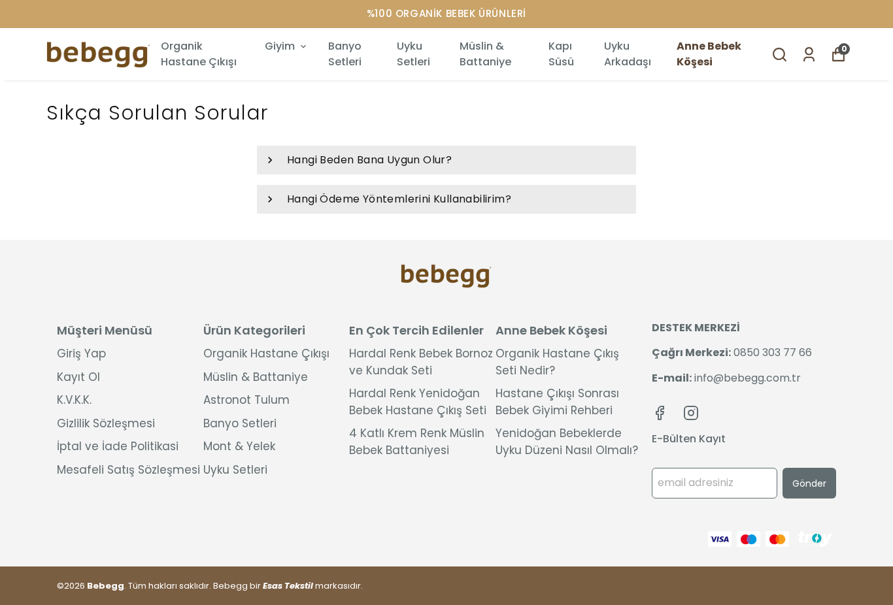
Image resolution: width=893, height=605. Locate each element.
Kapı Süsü (561, 54)
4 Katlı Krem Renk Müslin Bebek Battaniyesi (416, 441)
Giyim (280, 46)
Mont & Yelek (239, 446)
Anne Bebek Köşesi (709, 54)
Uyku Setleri (413, 54)
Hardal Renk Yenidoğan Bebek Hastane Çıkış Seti (417, 401)
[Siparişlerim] (809, 54)
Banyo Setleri (345, 54)
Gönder (809, 483)
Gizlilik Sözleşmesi (106, 423)
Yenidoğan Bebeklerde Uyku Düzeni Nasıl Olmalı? (567, 441)
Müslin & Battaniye (485, 54)
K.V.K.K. (74, 400)
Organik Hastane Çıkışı (199, 54)
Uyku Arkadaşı (627, 54)
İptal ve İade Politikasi (117, 446)
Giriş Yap (81, 353)
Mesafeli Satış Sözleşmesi (128, 470)
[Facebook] (659, 413)
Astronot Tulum (246, 400)
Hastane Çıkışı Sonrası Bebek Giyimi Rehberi (557, 401)
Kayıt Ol (78, 377)
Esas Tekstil (288, 586)
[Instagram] (691, 413)
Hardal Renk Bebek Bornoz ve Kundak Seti (421, 362)
